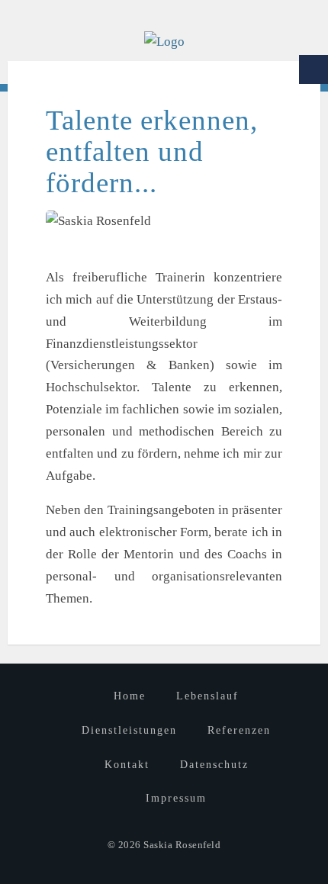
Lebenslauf (207, 696)
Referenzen (239, 730)
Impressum (176, 798)
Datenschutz (214, 764)
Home (130, 696)
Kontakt (127, 764)
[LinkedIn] (313, 69)
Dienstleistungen (129, 730)
